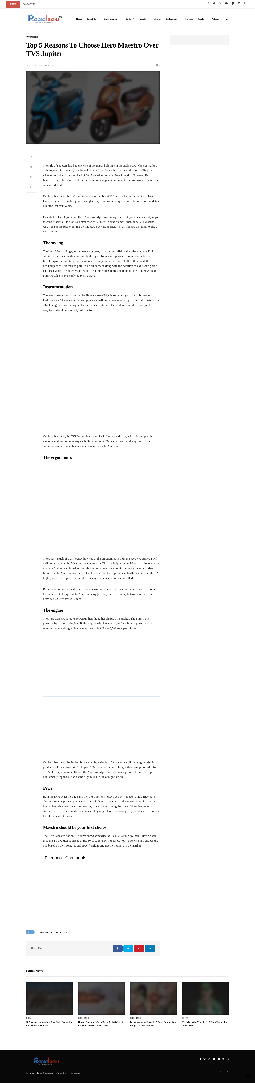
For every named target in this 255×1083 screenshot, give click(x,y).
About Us (30, 1073)
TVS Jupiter (61, 932)
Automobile (32, 37)
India (128, 19)
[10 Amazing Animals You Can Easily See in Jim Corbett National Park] (49, 998)
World (201, 19)
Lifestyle (91, 19)
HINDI (13, 4)
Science (189, 19)
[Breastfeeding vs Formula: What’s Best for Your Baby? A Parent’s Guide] (153, 998)
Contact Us (75, 1073)
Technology (171, 19)
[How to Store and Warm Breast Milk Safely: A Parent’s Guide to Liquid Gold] (101, 998)
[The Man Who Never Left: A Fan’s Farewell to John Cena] (205, 998)
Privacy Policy (62, 1073)
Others (215, 19)
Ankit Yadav (31, 65)
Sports (143, 19)
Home (79, 19)
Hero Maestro (46, 932)
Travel (157, 19)
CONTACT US (29, 4)
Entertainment (111, 19)
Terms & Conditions (45, 1073)
